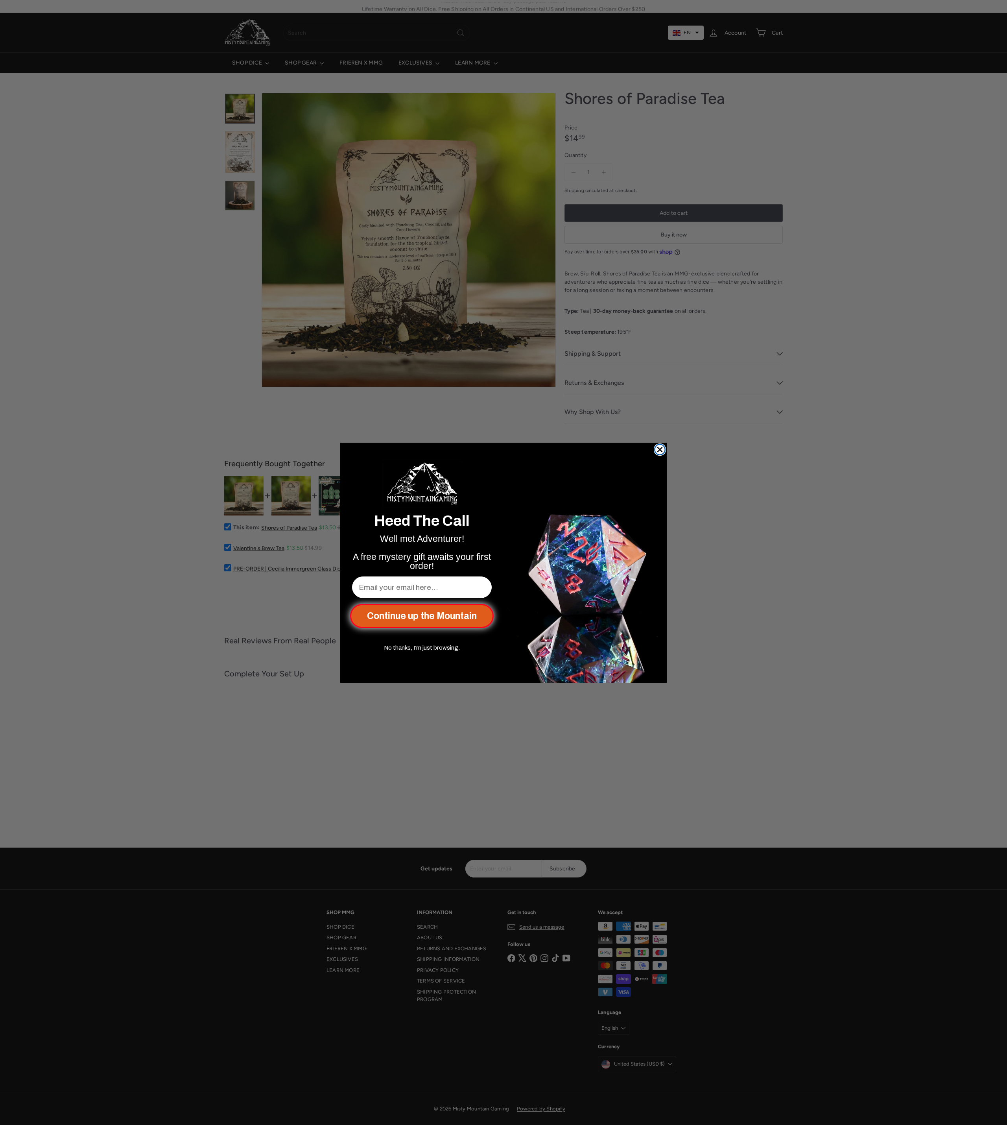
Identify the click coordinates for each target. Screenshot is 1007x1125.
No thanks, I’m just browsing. (422, 648)
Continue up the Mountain (422, 616)
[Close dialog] (660, 449)
